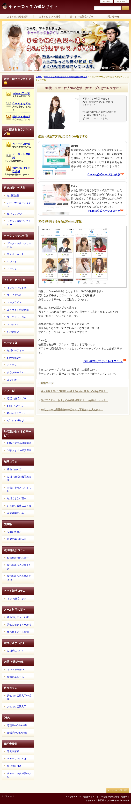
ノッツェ (12, 268)
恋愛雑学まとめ (15, 513)
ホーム (39, 76)
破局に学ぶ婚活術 (16, 539)
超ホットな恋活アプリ (81, 16)
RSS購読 (106, 1)
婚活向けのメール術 (18, 617)
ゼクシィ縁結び (21, 116)
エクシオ (12, 379)
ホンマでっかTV (16, 669)
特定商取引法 (14, 766)
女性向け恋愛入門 (16, 706)
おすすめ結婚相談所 (17, 16)
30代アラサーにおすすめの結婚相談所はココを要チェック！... (74, 400)
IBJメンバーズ (15, 213)
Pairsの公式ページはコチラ (104, 210)
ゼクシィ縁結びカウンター (19, 223)
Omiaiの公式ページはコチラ (104, 174)
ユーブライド (14, 302)
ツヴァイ (12, 261)
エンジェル (13, 324)
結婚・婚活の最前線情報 (19, 478)
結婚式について (15, 650)
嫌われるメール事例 (18, 631)
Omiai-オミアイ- (21, 103)
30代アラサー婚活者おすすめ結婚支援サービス (65, 76)
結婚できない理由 (16, 498)
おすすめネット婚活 (49, 16)
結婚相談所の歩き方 (18, 557)
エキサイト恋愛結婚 (18, 309)
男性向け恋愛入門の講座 (19, 697)
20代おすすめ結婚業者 (19, 443)
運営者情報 (13, 751)
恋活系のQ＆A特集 (17, 725)
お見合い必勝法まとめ (19, 505)
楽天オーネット (15, 254)
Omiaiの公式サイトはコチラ (103, 361)
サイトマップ (121, 1)
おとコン (12, 365)
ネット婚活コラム (16, 598)
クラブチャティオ (16, 372)
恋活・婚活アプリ (16, 398)
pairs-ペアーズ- (21, 93)
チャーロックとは (16, 758)
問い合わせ (113, 16)
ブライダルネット (16, 295)
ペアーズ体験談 (21, 143)
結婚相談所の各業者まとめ (19, 578)
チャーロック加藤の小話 (19, 775)
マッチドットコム (16, 317)
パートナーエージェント (19, 204)
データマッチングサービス (19, 245)
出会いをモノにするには (19, 489)
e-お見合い (13, 331)
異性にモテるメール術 (19, 624)
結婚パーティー (15, 350)
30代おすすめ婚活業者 (19, 450)
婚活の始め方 (14, 469)
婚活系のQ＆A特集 (17, 732)
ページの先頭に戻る (119, 790)
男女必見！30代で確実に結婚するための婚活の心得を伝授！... (74, 391)
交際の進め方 (14, 531)
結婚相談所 (13, 195)
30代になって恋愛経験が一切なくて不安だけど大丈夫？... (72, 409)
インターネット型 (16, 287)
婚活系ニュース (15, 676)
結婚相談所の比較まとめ (19, 567)
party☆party (13, 357)
